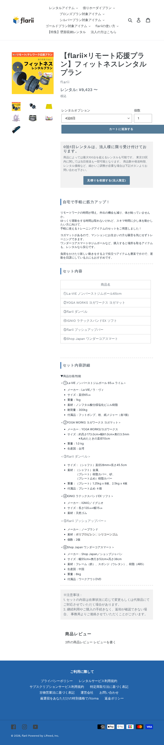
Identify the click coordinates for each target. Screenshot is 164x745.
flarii (24, 735)
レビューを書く (105, 642)
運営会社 (87, 692)
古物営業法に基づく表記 (57, 692)
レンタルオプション (75, 110)
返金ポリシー (114, 698)
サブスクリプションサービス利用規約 (57, 687)
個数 (137, 110)
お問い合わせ (109, 692)
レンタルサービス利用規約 (98, 681)
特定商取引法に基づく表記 (109, 687)
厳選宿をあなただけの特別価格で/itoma (69, 698)
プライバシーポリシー (57, 681)
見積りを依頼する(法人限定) (106, 180)
